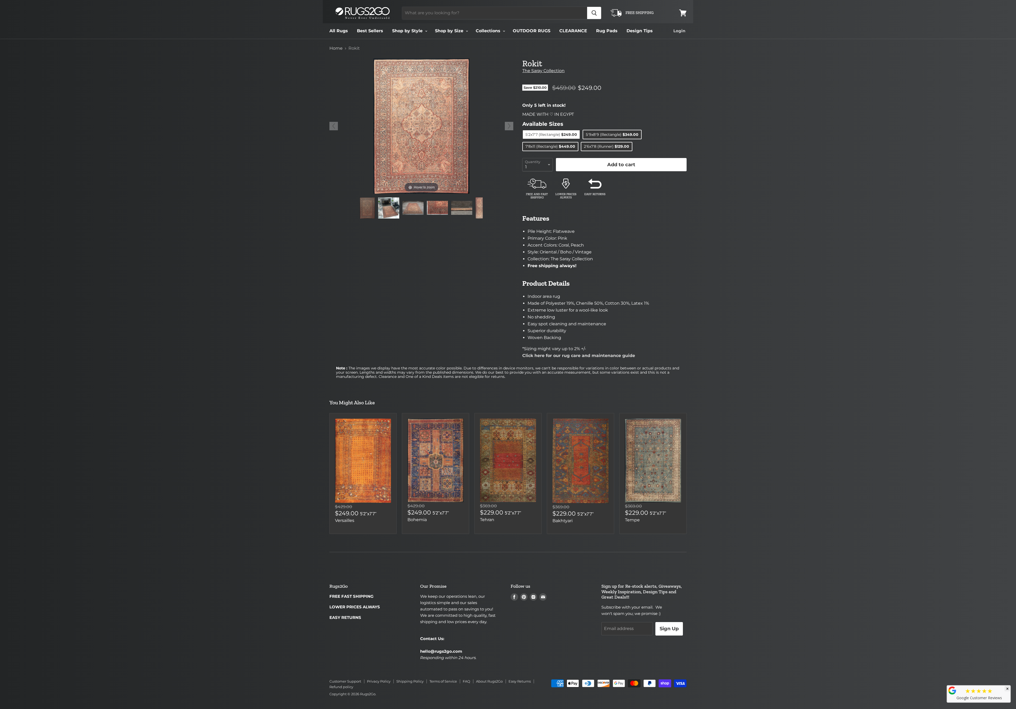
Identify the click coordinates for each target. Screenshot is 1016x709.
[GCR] (952, 690)
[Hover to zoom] (421, 125)
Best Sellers (370, 30)
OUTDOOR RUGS (531, 30)
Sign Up (669, 629)
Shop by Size (450, 30)
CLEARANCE (573, 30)
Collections (489, 30)
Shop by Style (408, 30)
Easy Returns (520, 681)
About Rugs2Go (489, 681)
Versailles (344, 520)
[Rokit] (367, 208)
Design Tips (640, 30)
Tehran (487, 519)
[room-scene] (388, 208)
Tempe (632, 519)
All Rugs (338, 30)
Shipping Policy (410, 681)
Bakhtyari (562, 520)
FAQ (466, 681)
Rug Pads (607, 30)
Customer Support (345, 681)
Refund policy (341, 687)
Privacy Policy (379, 681)
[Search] (594, 13)
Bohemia (417, 519)
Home (336, 48)
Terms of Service (443, 681)
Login (679, 30)
